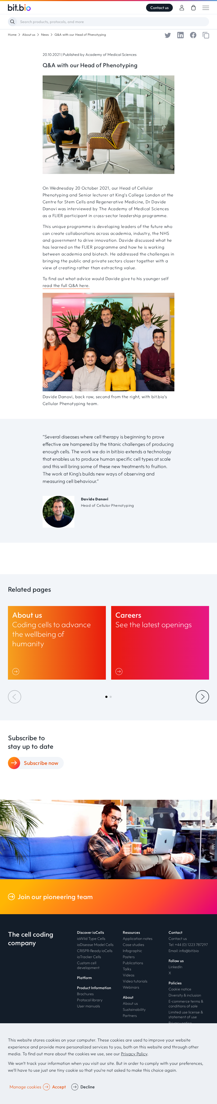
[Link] (16, 671)
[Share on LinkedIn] (180, 34)
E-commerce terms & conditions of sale (186, 1003)
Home (12, 35)
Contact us (159, 7)
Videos (128, 975)
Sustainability (134, 1009)
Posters (129, 956)
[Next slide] (202, 696)
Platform (84, 977)
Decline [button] (87, 1086)
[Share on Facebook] (193, 34)
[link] (193, 7)
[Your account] (181, 7)
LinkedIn (175, 966)
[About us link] (57, 643)
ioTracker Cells (89, 956)
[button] (106, 697)
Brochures (85, 993)
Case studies (133, 944)
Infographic (132, 950)
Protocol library (89, 1000)
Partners (130, 1015)
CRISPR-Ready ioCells (94, 950)
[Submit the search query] (12, 21)
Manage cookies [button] (25, 1086)
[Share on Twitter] (168, 34)
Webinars (131, 987)
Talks (127, 969)
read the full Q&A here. (66, 285)
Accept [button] (59, 1086)
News (45, 35)
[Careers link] (160, 643)
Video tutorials (135, 981)
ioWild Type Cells (91, 938)
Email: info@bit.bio (184, 950)
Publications (133, 963)
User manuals (88, 1006)
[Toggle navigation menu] (205, 8)
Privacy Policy (134, 1053)
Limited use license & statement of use (186, 1014)
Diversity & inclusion (185, 995)
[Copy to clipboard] (206, 34)
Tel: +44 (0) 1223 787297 (188, 944)
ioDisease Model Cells (95, 944)
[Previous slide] (14, 696)
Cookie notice (180, 989)
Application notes (137, 938)
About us (28, 35)
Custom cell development (88, 965)
